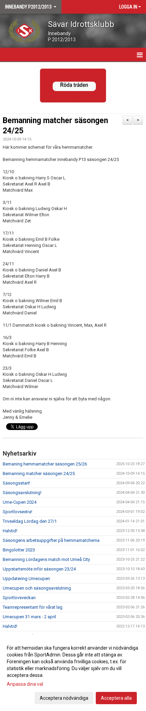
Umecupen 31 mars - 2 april (29, 616)
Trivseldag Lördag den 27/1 (30, 521)
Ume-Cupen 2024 (19, 502)
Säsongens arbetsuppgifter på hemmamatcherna (51, 540)
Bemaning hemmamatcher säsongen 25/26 (45, 463)
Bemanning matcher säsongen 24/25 (39, 473)
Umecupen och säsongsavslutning (37, 588)
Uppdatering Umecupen (26, 578)
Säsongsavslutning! (22, 492)
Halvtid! (10, 530)
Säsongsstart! (16, 483)
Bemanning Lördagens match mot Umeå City (46, 559)
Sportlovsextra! (17, 511)
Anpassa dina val (25, 684)
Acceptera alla (116, 698)
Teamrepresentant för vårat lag (32, 607)
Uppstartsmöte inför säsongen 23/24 (39, 569)
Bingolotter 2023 (19, 549)
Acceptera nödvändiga (64, 698)
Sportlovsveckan (19, 597)
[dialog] (73, 672)
